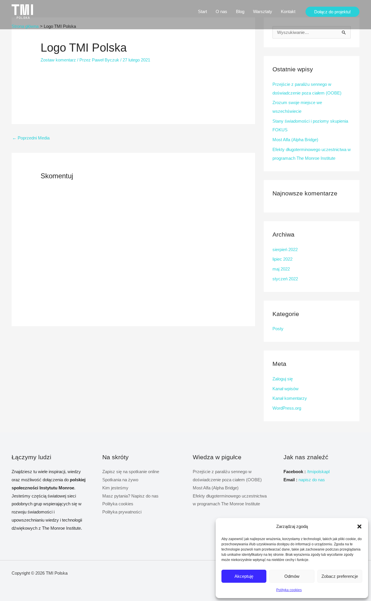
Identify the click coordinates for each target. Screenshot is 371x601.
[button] (359, 526)
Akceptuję (243, 576)
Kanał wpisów (285, 388)
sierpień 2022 (285, 249)
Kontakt (288, 11)
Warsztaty (262, 11)
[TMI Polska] (22, 11)
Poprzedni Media (31, 137)
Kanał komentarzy (289, 398)
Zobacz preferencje (339, 576)
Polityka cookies (289, 590)
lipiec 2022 (282, 259)
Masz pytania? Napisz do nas (130, 495)
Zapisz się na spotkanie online (130, 471)
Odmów (291, 576)
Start (202, 11)
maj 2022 (281, 268)
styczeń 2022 (285, 278)
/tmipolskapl (318, 471)
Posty (277, 328)
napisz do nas (312, 479)
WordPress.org (286, 408)
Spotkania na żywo (120, 479)
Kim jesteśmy (115, 487)
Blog (240, 11)
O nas (221, 11)
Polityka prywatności (121, 511)
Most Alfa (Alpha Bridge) (295, 139)
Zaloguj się (282, 378)
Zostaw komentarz (58, 59)
